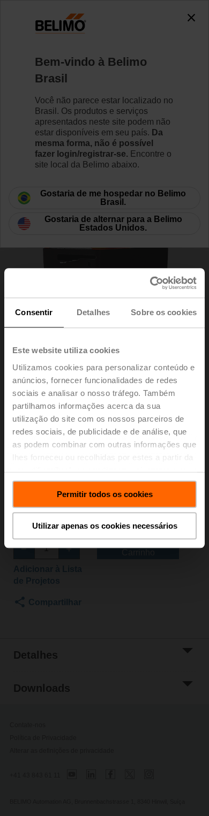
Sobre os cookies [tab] (164, 312)
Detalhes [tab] (93, 312)
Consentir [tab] (34, 312)
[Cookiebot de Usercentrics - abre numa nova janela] (150, 283)
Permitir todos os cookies (105, 494)
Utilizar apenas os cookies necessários (104, 525)
